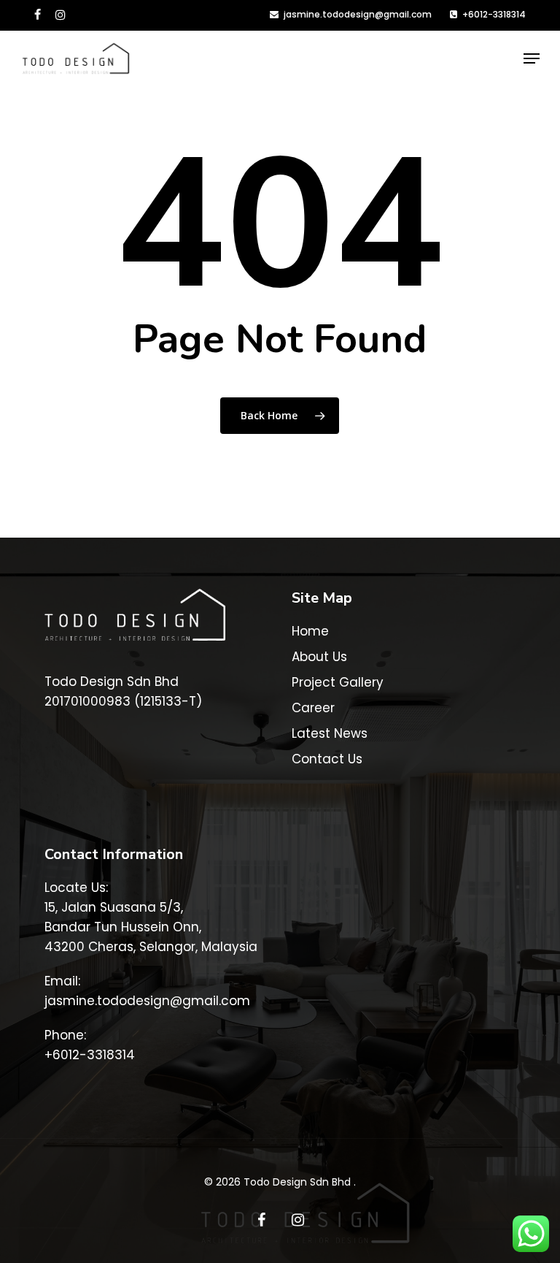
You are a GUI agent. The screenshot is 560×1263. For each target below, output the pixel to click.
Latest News (330, 733)
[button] (532, 58)
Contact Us (327, 759)
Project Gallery (338, 682)
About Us (319, 656)
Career (313, 708)
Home (310, 631)
